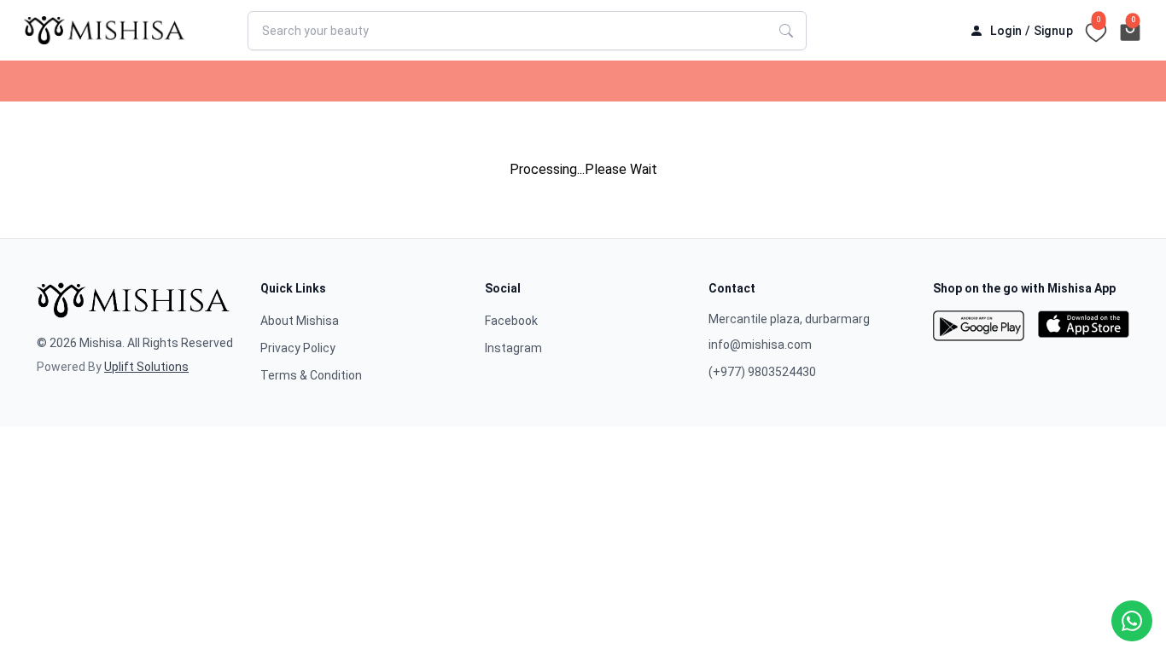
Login (1006, 31)
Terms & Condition (311, 375)
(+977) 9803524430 (762, 372)
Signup (1053, 31)
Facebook (511, 321)
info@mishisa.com (760, 344)
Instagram (513, 348)
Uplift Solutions (146, 367)
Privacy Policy (297, 348)
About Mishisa (299, 321)
